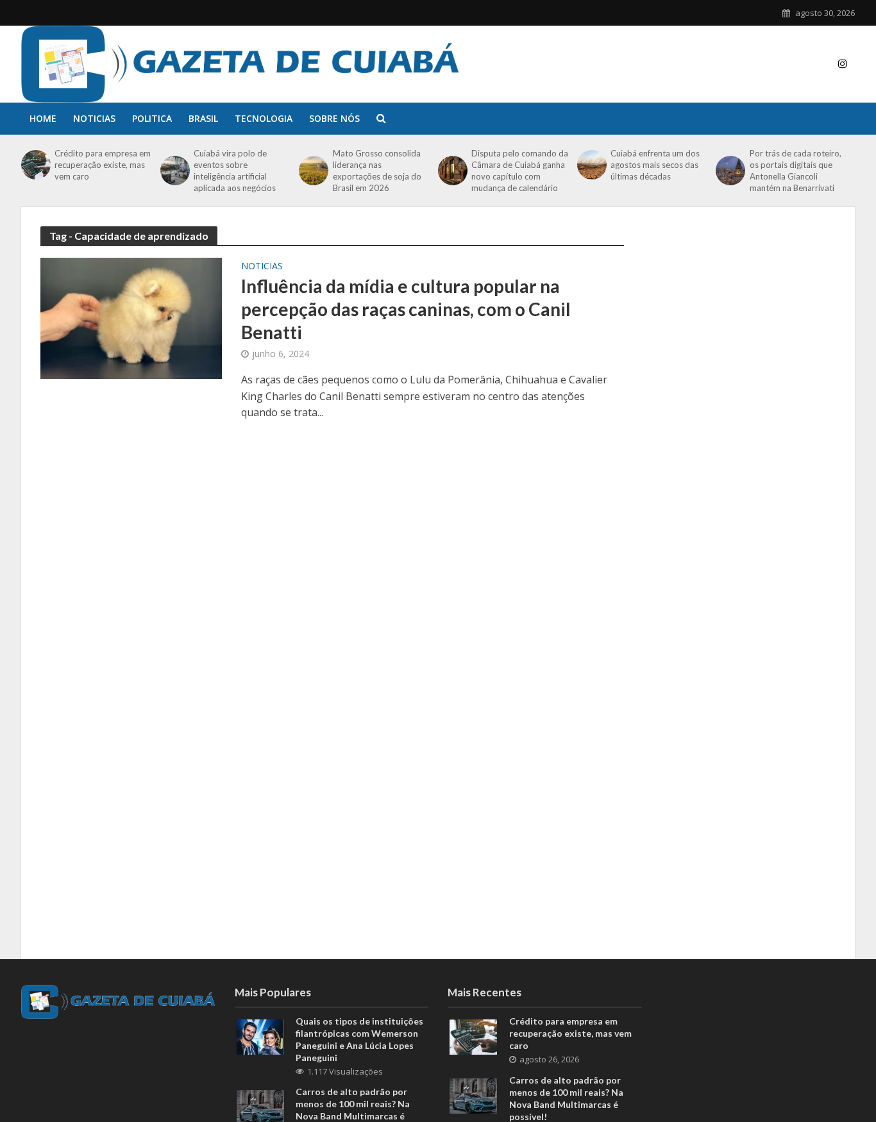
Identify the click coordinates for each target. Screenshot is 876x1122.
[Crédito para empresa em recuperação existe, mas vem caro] (34, 165)
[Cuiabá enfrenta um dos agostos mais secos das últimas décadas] (590, 165)
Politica (152, 118)
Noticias (94, 118)
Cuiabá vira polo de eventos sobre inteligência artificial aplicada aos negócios (235, 170)
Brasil (203, 118)
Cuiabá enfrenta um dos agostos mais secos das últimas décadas (655, 164)
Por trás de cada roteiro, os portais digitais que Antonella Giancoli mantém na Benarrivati (795, 170)
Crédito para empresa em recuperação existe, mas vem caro (103, 164)
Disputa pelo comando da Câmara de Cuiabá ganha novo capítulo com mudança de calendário (519, 170)
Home (42, 118)
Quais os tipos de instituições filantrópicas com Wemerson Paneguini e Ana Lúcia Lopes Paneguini (359, 1039)
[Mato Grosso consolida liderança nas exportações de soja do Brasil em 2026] (312, 170)
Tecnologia (263, 118)
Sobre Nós (334, 118)
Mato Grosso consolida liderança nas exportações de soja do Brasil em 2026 (377, 170)
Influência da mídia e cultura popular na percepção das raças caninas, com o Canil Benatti (406, 309)
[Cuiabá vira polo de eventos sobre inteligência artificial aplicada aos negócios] (173, 170)
